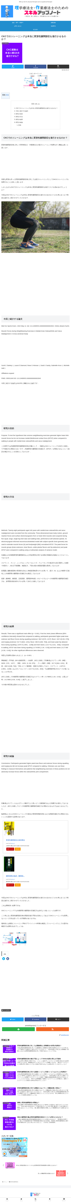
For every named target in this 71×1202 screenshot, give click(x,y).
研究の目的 (19, 114)
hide (7, 95)
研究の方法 (19, 116)
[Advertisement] (35, 163)
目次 (33, 104)
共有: (19, 125)
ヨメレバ (13, 843)
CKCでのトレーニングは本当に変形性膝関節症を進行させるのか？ (37, 108)
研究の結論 (19, 122)
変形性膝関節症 (6, 1010)
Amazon (18, 849)
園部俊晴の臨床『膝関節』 (15, 876)
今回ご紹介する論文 (22, 111)
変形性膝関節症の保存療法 (15, 840)
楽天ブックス (10, 849)
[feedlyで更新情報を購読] (18, 1029)
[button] (65, 562)
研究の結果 (19, 119)
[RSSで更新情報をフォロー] (52, 1029)
